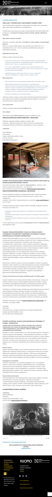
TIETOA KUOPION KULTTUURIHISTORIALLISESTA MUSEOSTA (26, 445)
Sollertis (22, 471)
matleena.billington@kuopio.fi (19, 400)
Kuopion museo (8, 462)
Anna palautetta (24, 480)
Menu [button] (44, 2)
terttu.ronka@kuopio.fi (42, 200)
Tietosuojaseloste (25, 484)
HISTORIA (26, 446)
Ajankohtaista (26, 448)
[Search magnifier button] (48, 438)
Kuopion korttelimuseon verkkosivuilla (33, 300)
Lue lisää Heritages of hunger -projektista (14, 389)
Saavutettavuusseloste (26, 488)
